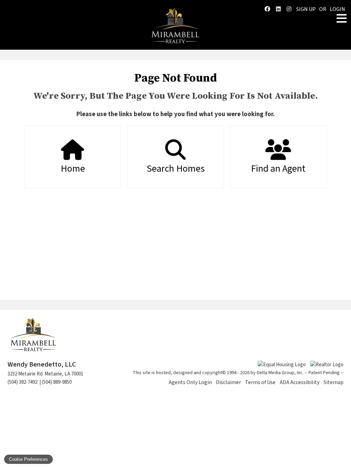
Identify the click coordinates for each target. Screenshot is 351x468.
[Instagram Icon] (289, 9)
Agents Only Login (190, 382)
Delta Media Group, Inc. (280, 372)
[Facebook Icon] (267, 9)
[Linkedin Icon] (278, 9)
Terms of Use (260, 382)
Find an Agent (278, 168)
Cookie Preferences (28, 459)
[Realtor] (325, 364)
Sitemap (333, 382)
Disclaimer (228, 382)
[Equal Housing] (280, 364)
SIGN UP (306, 9)
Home (73, 168)
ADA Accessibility (299, 382)
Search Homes (176, 168)
